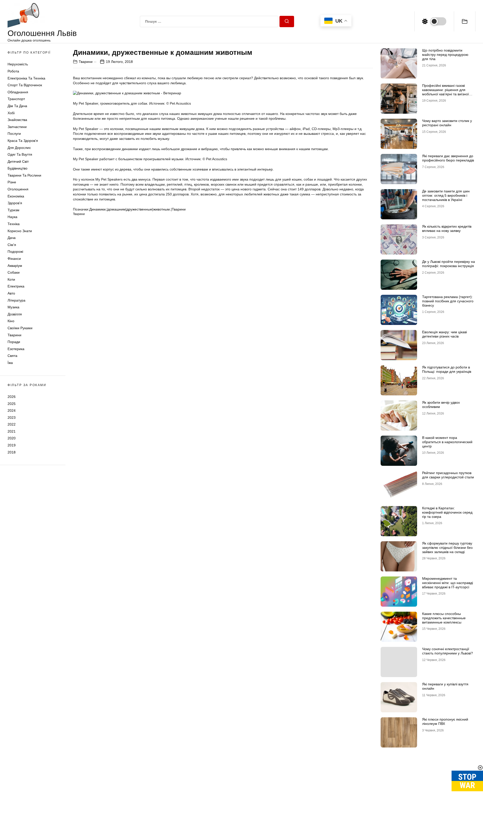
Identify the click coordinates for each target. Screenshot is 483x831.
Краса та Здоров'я (23, 141)
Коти (11, 279)
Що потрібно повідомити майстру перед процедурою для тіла (445, 54)
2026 (12, 397)
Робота (13, 71)
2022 (12, 424)
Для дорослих (19, 148)
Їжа (10, 363)
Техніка (14, 224)
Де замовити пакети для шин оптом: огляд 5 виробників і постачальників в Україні (446, 195)
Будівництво (17, 168)
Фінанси (14, 259)
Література (16, 300)
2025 (12, 403)
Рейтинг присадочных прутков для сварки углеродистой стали (448, 475)
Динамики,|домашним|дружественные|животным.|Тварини (137, 209)
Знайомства (17, 120)
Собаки (14, 272)
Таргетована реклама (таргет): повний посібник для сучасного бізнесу (447, 301)
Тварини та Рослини (24, 175)
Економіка (16, 196)
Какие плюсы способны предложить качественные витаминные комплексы (444, 618)
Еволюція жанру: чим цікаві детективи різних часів (444, 334)
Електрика (16, 286)
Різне (12, 182)
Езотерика (16, 349)
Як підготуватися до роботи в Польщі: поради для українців (446, 369)
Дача (12, 238)
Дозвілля (15, 314)
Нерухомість (18, 64)
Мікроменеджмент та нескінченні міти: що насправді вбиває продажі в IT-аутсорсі (447, 582)
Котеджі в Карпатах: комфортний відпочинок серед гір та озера (447, 512)
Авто (11, 293)
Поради (14, 342)
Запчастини (17, 127)
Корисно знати (20, 231)
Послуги (14, 134)
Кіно (11, 321)
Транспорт (16, 99)
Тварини (14, 335)
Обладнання (18, 92)
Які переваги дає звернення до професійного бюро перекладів (448, 158)
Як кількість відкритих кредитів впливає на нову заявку (446, 228)
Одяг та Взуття (20, 154)
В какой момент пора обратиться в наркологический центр (447, 442)
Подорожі (15, 252)
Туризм (13, 210)
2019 (12, 445)
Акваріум (15, 266)
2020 (12, 438)
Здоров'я (15, 203)
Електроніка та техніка (26, 78)
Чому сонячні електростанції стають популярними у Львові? (447, 651)
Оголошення (18, 189)
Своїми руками (20, 328)
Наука (12, 217)
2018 (12, 452)
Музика (13, 307)
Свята (12, 356)
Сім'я (12, 245)
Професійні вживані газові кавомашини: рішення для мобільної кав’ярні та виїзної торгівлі (445, 92)
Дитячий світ (18, 161)
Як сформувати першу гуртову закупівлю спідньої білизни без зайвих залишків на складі (447, 547)
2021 (12, 431)
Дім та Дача (17, 106)
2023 (12, 418)
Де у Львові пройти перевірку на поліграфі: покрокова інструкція (448, 264)
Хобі (11, 113)
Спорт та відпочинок (25, 85)
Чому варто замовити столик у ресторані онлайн (447, 123)
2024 (12, 410)
